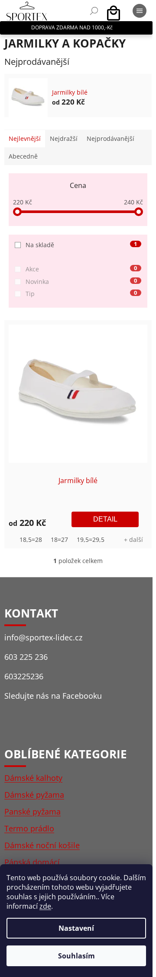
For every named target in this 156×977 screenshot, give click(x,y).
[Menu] (139, 10)
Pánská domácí (32, 862)
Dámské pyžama (34, 794)
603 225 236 (26, 657)
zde (45, 906)
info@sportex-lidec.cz (43, 637)
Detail (105, 519)
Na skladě (81, 245)
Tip (81, 294)
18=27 (59, 539)
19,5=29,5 (90, 539)
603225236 (23, 676)
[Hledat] (94, 10)
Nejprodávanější (110, 138)
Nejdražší (64, 138)
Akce (81, 269)
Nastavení (76, 928)
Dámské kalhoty (33, 778)
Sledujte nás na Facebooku (53, 696)
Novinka (81, 281)
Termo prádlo (29, 828)
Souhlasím (76, 956)
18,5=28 (31, 539)
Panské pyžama (32, 811)
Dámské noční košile (42, 845)
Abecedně (23, 156)
